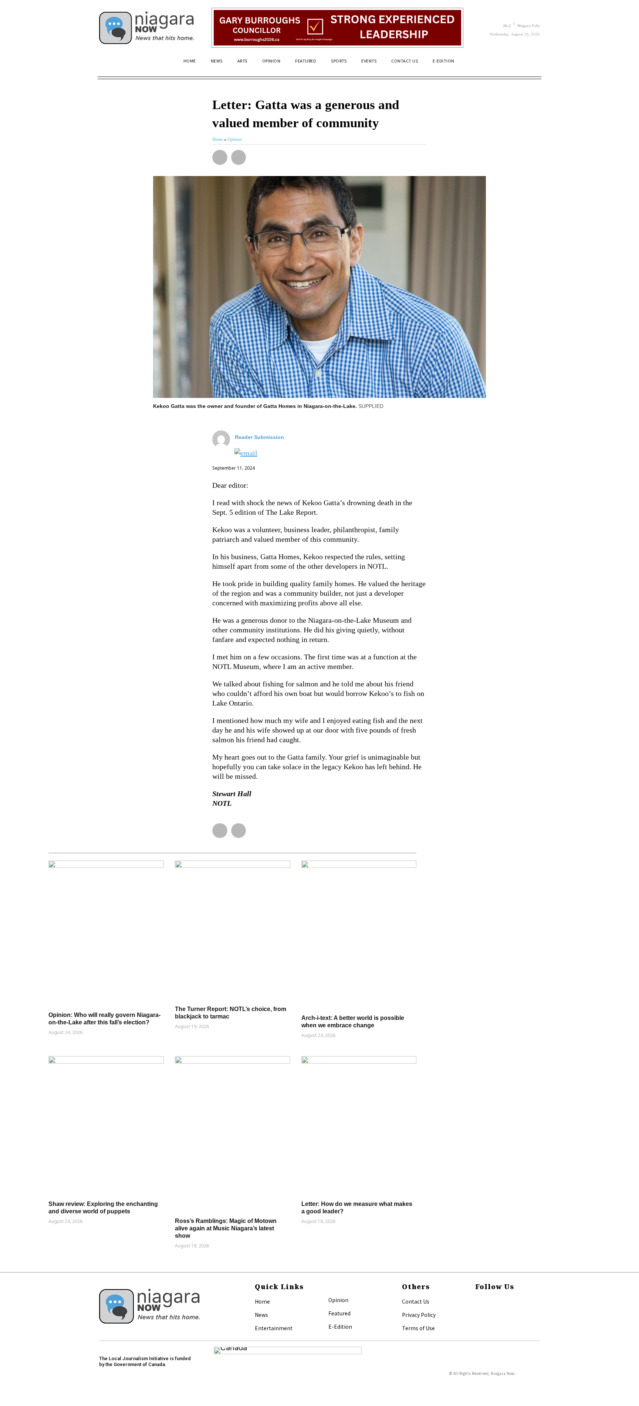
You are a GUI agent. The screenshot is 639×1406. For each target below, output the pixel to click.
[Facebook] (477, 1302)
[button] (531, 64)
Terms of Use (418, 1328)
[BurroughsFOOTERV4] (337, 27)
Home (262, 1301)
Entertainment (274, 1328)
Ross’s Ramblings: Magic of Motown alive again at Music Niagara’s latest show (226, 1228)
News (261, 1314)
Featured (339, 1313)
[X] (477, 1314)
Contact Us (415, 1301)
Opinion (338, 1300)
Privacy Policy (419, 1314)
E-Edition (340, 1326)
